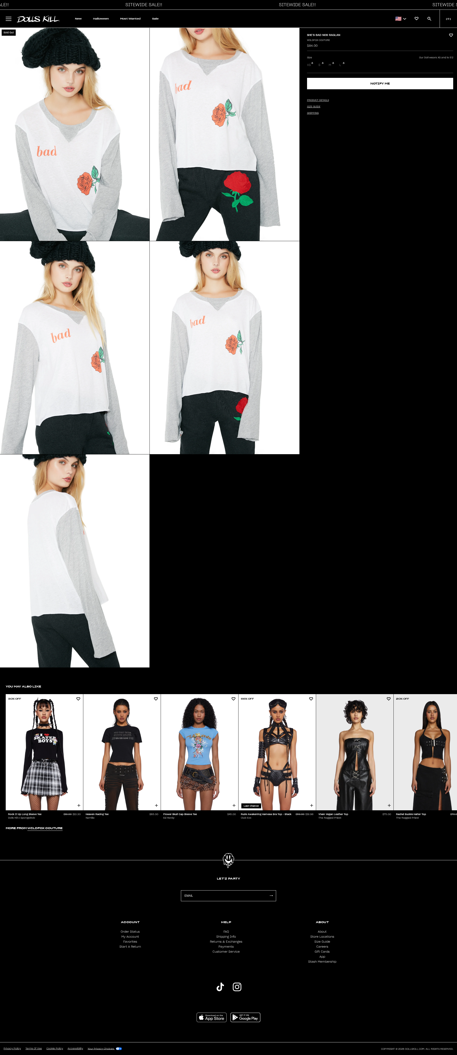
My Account (130, 936)
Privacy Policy (12, 1048)
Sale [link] (155, 18)
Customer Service (226, 951)
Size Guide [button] (313, 106)
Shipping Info (226, 936)
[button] (142, 4)
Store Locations (322, 936)
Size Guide (322, 941)
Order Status (130, 931)
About (322, 931)
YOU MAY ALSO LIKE (23, 686)
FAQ (226, 931)
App (322, 956)
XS (309, 65)
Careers (322, 946)
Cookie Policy (54, 1048)
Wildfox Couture (318, 40)
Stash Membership (322, 961)
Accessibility (75, 1048)
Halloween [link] (101, 18)
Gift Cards (322, 951)
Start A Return (130, 946)
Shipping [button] (313, 113)
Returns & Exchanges (226, 941)
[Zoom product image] (74, 134)
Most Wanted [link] (130, 18)
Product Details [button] (318, 100)
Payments (226, 946)
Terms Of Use (33, 1048)
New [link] (78, 18)
